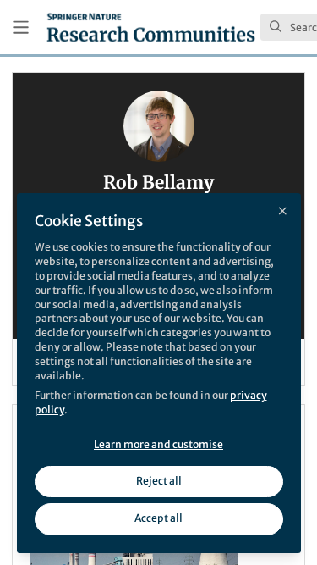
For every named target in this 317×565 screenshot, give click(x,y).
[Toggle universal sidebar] (20, 27)
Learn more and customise (158, 444)
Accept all (158, 518)
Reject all (159, 480)
